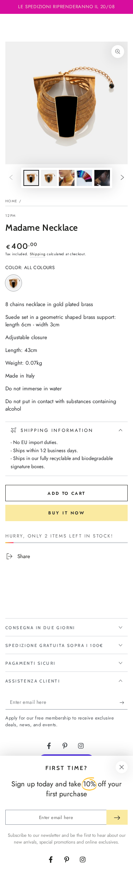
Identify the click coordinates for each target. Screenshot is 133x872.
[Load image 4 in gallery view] (84, 178)
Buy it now (66, 513)
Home (11, 201)
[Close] (121, 767)
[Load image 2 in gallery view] (49, 178)
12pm (10, 215)
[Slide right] (122, 178)
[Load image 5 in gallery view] (102, 178)
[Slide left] (11, 178)
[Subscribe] (124, 702)
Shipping (38, 254)
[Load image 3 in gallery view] (66, 178)
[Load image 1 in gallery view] (31, 178)
